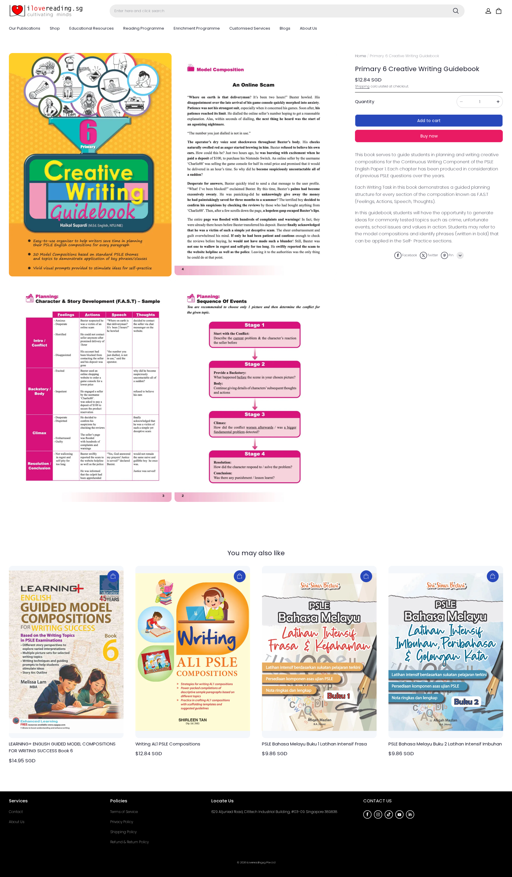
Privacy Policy (121, 821)
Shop (55, 28)
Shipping (362, 86)
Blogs (285, 28)
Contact (16, 811)
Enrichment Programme (197, 28)
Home (360, 56)
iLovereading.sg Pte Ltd (261, 862)
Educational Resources (91, 28)
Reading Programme (143, 28)
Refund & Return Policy (129, 841)
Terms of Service (124, 811)
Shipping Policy (123, 831)
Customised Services (249, 28)
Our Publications (24, 28)
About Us (308, 28)
